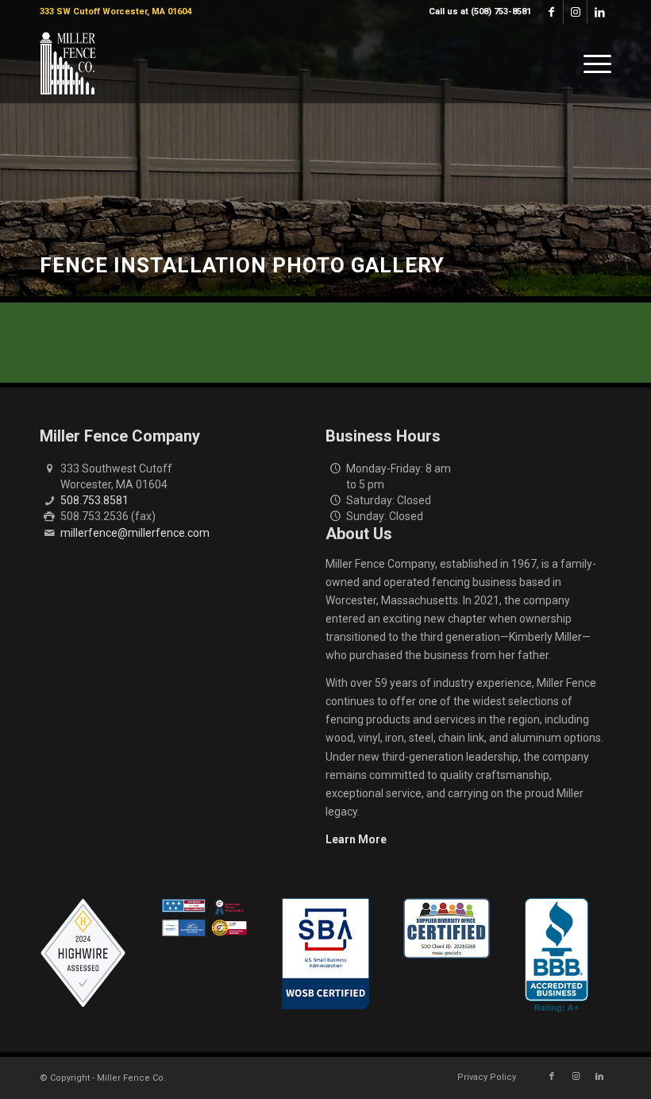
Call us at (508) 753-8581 (480, 11)
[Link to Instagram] (575, 12)
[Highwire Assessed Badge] (83, 953)
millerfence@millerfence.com (135, 532)
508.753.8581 (94, 500)
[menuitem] (476, 12)
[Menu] (593, 63)
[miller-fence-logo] (68, 63)
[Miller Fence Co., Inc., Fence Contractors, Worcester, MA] (556, 955)
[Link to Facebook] (551, 12)
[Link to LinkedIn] (599, 12)
